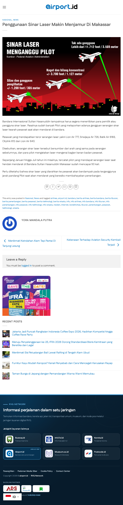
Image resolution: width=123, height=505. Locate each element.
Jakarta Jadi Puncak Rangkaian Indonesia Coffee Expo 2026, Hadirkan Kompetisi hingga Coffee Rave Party (62, 333)
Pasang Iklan (8, 471)
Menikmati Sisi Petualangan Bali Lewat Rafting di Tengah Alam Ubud (51, 352)
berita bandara (97, 198)
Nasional (7, 20)
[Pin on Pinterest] (70, 186)
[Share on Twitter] (58, 186)
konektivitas (75, 204)
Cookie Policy (47, 471)
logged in (26, 266)
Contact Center (63, 471)
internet (65, 204)
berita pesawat (29, 201)
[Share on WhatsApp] (47, 186)
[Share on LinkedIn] (76, 186)
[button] (4, 7)
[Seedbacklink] (26, 488)
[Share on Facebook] (52, 186)
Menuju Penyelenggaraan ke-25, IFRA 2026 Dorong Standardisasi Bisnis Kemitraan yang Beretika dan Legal (62, 344)
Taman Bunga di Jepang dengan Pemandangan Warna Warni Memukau (53, 373)
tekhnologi (7, 208)
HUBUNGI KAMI (34, 495)
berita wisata (59, 201)
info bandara (88, 201)
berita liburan (111, 198)
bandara (72, 198)
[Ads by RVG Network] (11, 488)
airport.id (62, 198)
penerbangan (95, 204)
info (68, 201)
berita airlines (83, 198)
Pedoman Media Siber (27, 471)
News (16, 20)
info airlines (76, 201)
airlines (54, 198)
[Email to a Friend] (64, 186)
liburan (84, 204)
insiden (57, 204)
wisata (16, 208)
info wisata (48, 204)
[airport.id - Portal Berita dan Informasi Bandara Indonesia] (61, 7)
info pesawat (22, 204)
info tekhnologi (35, 204)
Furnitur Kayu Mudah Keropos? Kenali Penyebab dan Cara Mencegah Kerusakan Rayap (62, 363)
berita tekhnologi (44, 201)
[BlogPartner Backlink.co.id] (41, 488)
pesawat (106, 204)
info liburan (100, 201)
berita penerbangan (11, 201)
